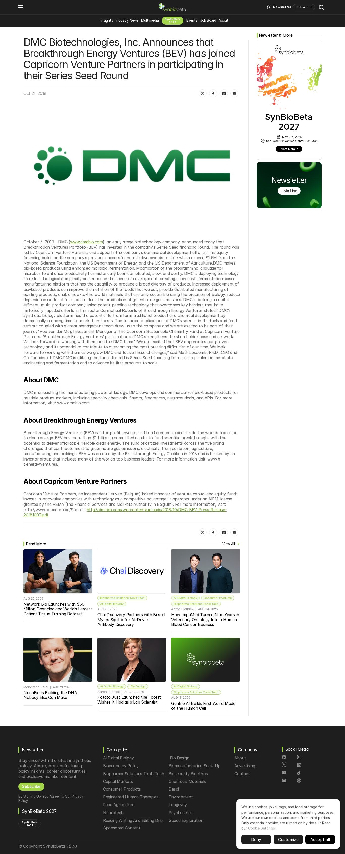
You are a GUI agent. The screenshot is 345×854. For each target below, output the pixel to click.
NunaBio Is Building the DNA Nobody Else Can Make (50, 695)
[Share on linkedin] (224, 93)
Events (192, 20)
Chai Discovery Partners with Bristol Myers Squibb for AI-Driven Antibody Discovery (131, 619)
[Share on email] (234, 93)
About (223, 20)
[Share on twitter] (203, 93)
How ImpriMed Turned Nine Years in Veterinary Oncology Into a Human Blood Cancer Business (205, 619)
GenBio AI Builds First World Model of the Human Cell (204, 706)
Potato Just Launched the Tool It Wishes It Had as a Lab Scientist (129, 700)
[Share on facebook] (213, 93)
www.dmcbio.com (86, 241)
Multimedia (150, 20)
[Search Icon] (321, 7)
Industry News (127, 20)
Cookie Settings (261, 828)
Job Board (208, 20)
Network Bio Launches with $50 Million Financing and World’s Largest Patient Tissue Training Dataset (58, 609)
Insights (107, 20)
